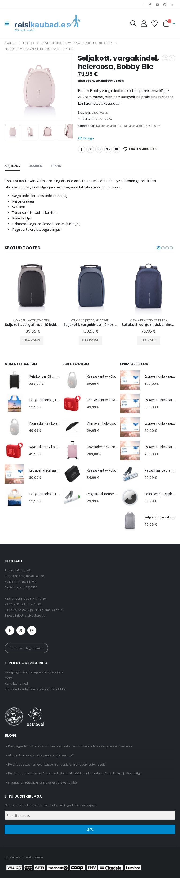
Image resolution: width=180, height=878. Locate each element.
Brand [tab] (56, 166)
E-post (116, 149)
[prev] (165, 58)
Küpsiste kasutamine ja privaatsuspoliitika (35, 689)
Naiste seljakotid (107, 126)
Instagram (32, 630)
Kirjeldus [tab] (12, 166)
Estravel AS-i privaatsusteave (24, 857)
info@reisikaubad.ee (30, 615)
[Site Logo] (47, 23)
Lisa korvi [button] (32, 340)
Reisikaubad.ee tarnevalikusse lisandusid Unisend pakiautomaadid (57, 764)
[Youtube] (157, 4)
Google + (108, 149)
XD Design (153, 126)
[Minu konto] (143, 23)
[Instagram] (165, 4)
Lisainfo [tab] (35, 166)
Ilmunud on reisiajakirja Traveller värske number (43, 782)
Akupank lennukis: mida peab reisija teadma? (41, 755)
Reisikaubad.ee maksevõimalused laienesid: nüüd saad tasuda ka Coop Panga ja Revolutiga (75, 773)
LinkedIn (99, 149)
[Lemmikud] (154, 23)
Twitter (90, 149)
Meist (8, 678)
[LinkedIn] (172, 4)
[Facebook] (150, 4)
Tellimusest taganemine (26, 648)
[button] (8, 23)
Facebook (81, 149)
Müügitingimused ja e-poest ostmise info (34, 672)
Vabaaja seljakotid (132, 126)
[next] (172, 58)
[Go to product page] (32, 288)
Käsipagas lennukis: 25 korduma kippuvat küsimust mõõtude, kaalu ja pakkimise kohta (70, 746)
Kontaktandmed (16, 683)
